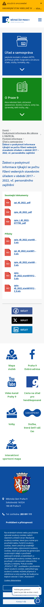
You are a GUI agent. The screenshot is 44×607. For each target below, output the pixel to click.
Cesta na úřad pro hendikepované (32, 396)
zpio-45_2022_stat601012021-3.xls (25, 275)
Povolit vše (21, 602)
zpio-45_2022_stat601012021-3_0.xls (25, 288)
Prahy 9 (12, 396)
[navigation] (22, 54)
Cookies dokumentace (12, 580)
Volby (12, 424)
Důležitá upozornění (17, 3)
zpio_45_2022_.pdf (23, 212)
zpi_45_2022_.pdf (22, 202)
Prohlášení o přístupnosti (19, 522)
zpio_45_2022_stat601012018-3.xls (25, 241)
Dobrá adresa (32, 369)
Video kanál (11, 393)
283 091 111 (26, 514)
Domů (5, 130)
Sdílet (24, 310)
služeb (11, 369)
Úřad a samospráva (12, 141)
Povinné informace (12, 138)
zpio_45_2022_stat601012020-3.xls (25, 263)
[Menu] (41, 19)
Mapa (11, 365)
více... (39, 8)
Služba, (32, 424)
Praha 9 (32, 365)
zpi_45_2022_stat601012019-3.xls (25, 252)
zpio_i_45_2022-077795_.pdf (21, 221)
